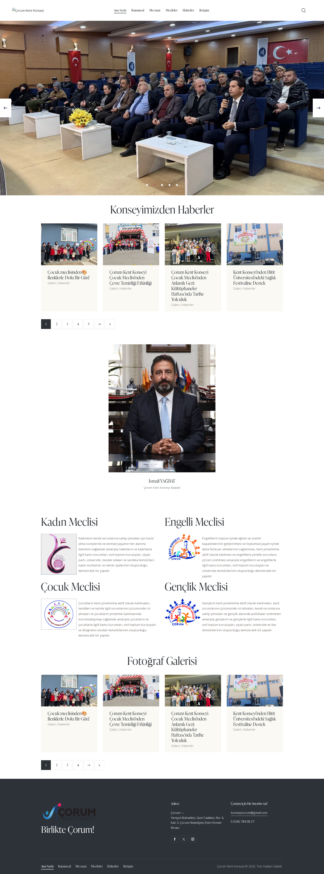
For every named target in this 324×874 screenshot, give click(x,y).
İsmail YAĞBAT (162, 481)
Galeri (52, 283)
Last (110, 324)
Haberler (63, 283)
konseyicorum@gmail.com (249, 813)
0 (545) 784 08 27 (242, 821)
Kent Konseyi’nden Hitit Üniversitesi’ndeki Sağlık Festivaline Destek (254, 277)
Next (99, 324)
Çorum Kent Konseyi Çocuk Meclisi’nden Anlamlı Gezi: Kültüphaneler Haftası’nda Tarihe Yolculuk (189, 285)
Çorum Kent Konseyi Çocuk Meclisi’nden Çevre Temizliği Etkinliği (131, 277)
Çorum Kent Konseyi (230, 866)
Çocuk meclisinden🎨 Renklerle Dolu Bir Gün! (68, 274)
